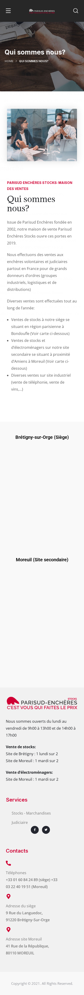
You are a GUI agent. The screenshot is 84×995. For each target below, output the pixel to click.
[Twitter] (46, 830)
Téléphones (16, 872)
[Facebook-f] (35, 830)
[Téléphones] (8, 863)
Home (9, 61)
